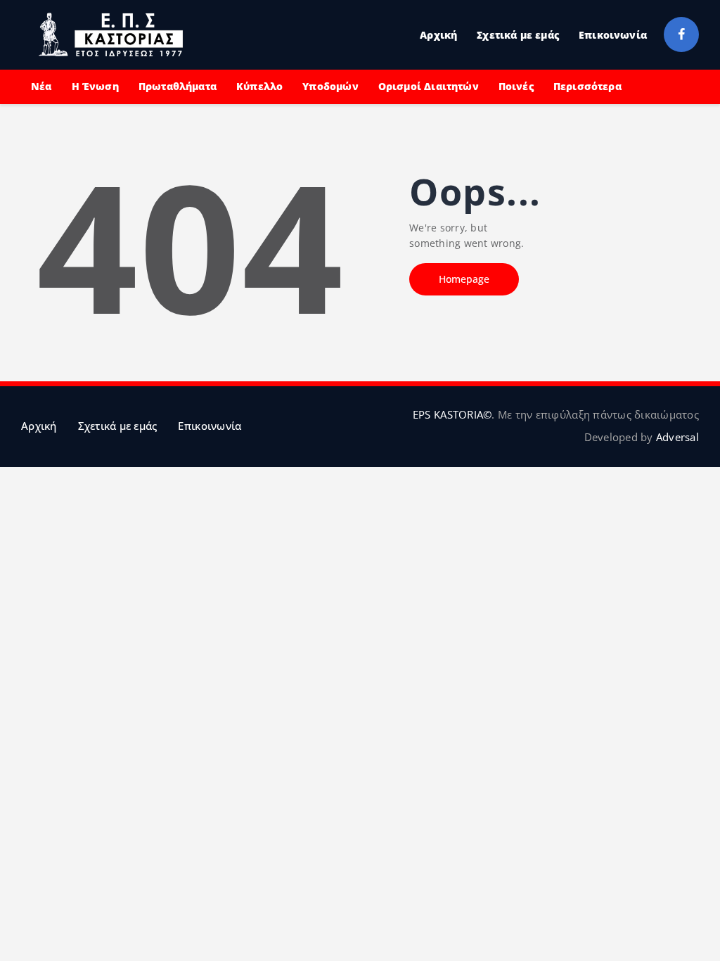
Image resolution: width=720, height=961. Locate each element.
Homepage (464, 279)
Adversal (677, 437)
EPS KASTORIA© (452, 414)
